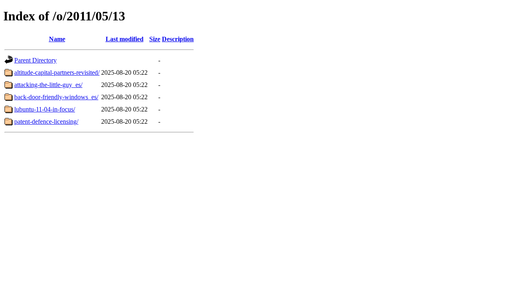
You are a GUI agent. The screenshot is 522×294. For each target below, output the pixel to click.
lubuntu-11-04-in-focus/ (44, 109)
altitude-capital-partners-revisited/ (57, 72)
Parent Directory (35, 60)
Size (154, 39)
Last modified (125, 39)
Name (57, 39)
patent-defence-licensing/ (46, 121)
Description (178, 39)
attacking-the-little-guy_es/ (48, 84)
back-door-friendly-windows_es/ (56, 97)
